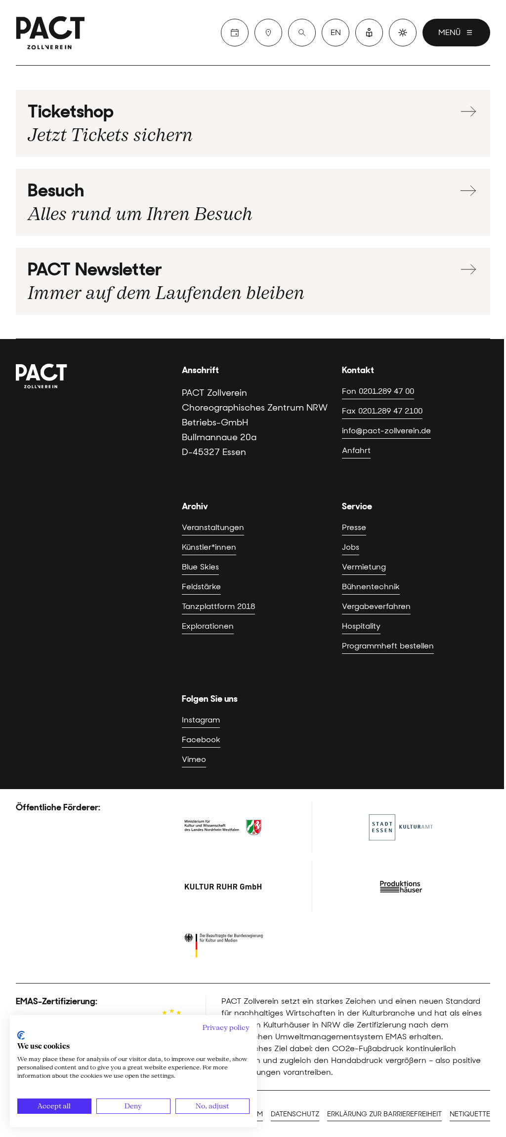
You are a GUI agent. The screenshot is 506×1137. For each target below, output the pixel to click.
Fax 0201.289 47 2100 (382, 411)
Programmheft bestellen (388, 646)
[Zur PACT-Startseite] (50, 32)
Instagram (201, 720)
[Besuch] (268, 32)
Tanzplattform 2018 (218, 606)
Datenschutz (295, 1113)
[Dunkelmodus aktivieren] (403, 32)
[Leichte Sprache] (369, 32)
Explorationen (208, 626)
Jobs (350, 547)
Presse (354, 527)
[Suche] (302, 32)
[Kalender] (235, 32)
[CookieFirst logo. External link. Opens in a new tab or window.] (21, 1035)
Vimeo (194, 759)
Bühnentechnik (371, 586)
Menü (449, 32)
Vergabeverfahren (376, 606)
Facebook (201, 739)
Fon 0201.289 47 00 (378, 391)
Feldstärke (201, 586)
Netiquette (470, 1113)
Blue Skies (200, 567)
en (336, 32)
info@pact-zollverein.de (386, 430)
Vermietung (364, 567)
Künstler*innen (209, 547)
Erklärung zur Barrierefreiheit (384, 1113)
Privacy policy (226, 1027)
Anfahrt (356, 450)
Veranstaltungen (213, 527)
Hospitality (361, 626)
